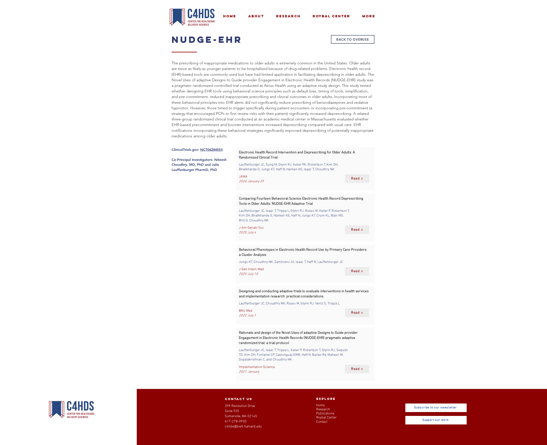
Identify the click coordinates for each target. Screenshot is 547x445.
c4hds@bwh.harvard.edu (243, 426)
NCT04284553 (211, 150)
